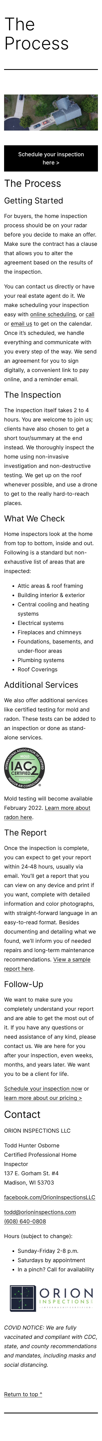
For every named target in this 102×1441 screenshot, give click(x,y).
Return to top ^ (23, 1394)
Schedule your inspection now (43, 1088)
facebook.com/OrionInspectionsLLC (49, 1197)
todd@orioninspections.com (40, 1212)
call (90, 314)
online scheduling (53, 314)
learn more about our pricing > (43, 1098)
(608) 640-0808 (25, 1221)
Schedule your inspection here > (51, 158)
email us (21, 323)
